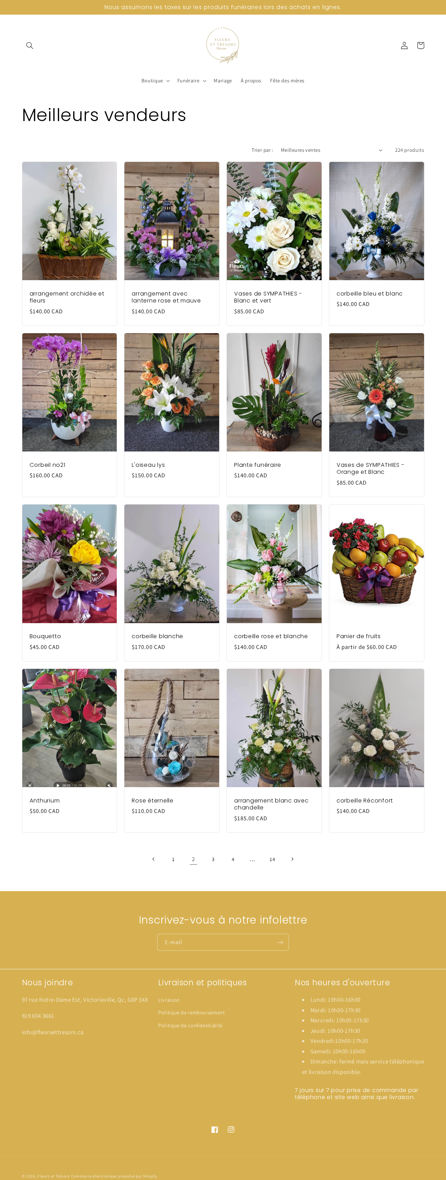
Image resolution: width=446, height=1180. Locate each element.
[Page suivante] (292, 859)
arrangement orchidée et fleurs (67, 297)
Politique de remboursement (191, 1012)
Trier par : (263, 150)
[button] (30, 45)
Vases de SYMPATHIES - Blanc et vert (268, 297)
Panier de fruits (359, 636)
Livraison (169, 999)
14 (272, 859)
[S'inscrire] (280, 942)
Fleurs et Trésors (54, 1176)
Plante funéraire (257, 465)
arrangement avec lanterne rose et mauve (166, 297)
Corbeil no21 (48, 465)
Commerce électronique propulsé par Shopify (114, 1176)
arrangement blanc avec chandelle (271, 804)
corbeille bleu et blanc (370, 293)
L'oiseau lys (148, 465)
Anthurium (45, 800)
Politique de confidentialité (190, 1025)
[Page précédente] (154, 859)
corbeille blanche (157, 636)
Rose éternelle (153, 800)
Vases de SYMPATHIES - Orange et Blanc (371, 469)
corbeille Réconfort (365, 800)
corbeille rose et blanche (271, 636)
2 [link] (193, 859)
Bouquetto (45, 636)
